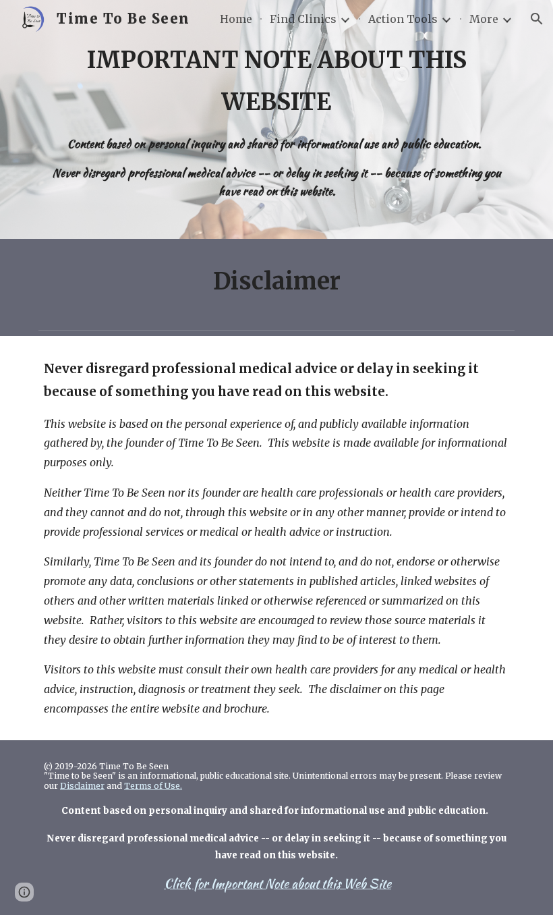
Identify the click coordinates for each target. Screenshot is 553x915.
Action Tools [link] (403, 19)
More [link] (483, 19)
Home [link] (236, 19)
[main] (276, 119)
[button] (537, 19)
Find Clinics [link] (303, 19)
